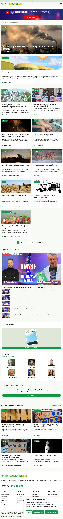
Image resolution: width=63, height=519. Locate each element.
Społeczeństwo (5, 494)
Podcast (34, 494)
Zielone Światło (21, 494)
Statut (18, 502)
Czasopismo (35, 496)
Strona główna (4, 22)
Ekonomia (3, 502)
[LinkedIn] (22, 486)
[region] (42, 506)
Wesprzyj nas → (31, 395)
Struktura (19, 498)
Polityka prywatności (10, 516)
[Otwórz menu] (60, 4)
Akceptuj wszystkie (51, 512)
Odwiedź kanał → (31, 17)
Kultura (3, 504)
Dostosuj (29, 512)
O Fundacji (19, 496)
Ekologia (3, 498)
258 (32, 242)
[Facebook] (12, 486)
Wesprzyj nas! (20, 500)
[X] (20, 486)
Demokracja (4, 500)
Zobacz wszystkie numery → (31, 347)
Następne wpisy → (41, 242)
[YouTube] (17, 486)
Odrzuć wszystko (38, 512)
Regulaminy (19, 516)
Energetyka (4, 496)
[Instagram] (14, 486)
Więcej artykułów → (57, 405)
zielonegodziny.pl (52, 494)
